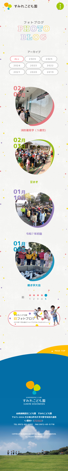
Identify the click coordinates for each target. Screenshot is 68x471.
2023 (33, 65)
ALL (17, 58)
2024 (17, 65)
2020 (33, 72)
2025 (49, 58)
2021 (17, 72)
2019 (50, 72)
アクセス (38, 420)
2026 (32, 58)
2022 (50, 65)
